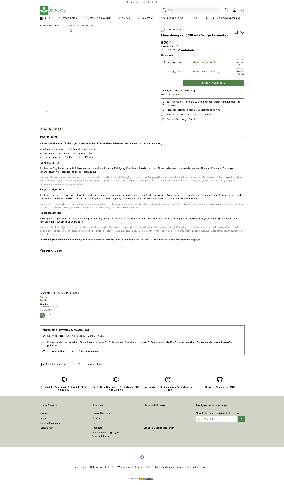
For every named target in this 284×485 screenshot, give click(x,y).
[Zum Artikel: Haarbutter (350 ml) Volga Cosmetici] (65, 273)
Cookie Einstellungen (198, 467)
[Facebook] (142, 457)
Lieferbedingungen (50, 423)
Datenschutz (97, 467)
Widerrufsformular (148, 467)
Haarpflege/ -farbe (70, 25)
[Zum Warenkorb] (243, 10)
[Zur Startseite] (53, 10)
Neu (94, 423)
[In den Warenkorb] (42, 315)
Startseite (44, 25)
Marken (96, 418)
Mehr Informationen (56, 364)
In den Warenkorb (213, 83)
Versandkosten (187, 49)
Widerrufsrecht (125, 467)
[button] (236, 31)
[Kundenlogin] (234, 10)
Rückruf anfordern (95, 364)
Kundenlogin (46, 427)
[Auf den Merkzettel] (242, 31)
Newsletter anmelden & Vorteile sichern (218, 413)
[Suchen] (165, 10)
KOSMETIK (55, 25)
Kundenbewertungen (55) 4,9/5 (105, 434)
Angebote (97, 427)
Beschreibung (48, 136)
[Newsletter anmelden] (241, 419)
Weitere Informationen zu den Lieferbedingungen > (70, 351)
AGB (110, 467)
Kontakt (44, 413)
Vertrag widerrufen (172, 467)
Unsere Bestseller (102, 413)
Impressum (80, 467)
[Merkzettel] (226, 10)
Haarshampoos (87, 25)
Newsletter (46, 418)
